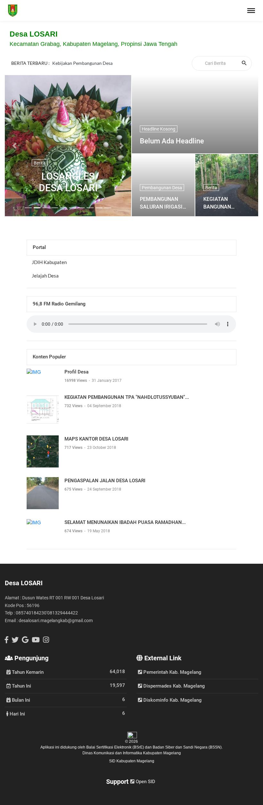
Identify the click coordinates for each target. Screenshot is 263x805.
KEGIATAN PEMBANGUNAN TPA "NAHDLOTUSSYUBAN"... (126, 397)
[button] (14, 145)
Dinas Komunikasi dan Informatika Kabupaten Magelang (131, 753)
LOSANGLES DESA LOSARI (68, 182)
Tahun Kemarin (27, 672)
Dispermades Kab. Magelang (173, 686)
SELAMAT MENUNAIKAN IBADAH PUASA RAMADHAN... (125, 522)
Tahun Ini (21, 685)
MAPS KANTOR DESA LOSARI (96, 439)
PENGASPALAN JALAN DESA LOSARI (104, 481)
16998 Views (76, 380)
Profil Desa (76, 372)
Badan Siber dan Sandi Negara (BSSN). (188, 747)
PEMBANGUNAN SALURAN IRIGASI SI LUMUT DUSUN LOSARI (161, 203)
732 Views (73, 406)
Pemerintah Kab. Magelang (171, 672)
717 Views (73, 447)
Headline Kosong (158, 129)
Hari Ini (16, 713)
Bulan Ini (20, 700)
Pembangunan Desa (162, 187)
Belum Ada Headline (172, 141)
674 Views (73, 531)
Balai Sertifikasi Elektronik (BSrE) (115, 747)
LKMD (58, 70)
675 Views (73, 489)
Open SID (144, 781)
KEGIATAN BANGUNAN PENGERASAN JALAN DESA (219, 203)
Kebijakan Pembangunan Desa (82, 63)
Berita (40, 163)
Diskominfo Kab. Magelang (172, 700)
